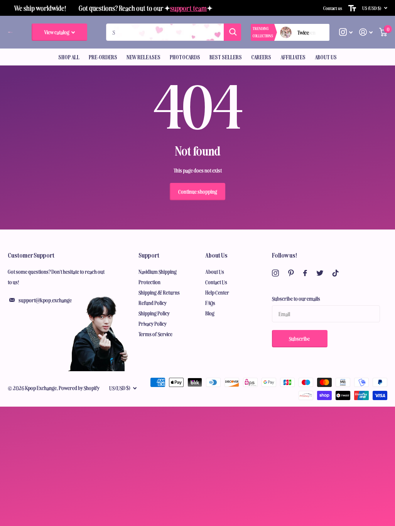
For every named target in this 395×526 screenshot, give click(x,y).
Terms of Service (155, 334)
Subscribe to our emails (296, 298)
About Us (216, 255)
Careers (261, 57)
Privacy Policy (152, 323)
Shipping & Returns (159, 292)
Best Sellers (225, 57)
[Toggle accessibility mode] (352, 8)
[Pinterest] (291, 273)
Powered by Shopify (79, 388)
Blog (209, 313)
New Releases (143, 57)
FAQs (210, 303)
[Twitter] (319, 273)
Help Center (217, 292)
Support (148, 255)
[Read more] (346, 32)
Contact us (332, 8)
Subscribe (300, 338)
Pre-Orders (103, 57)
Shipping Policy (154, 313)
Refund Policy (152, 303)
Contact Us (216, 282)
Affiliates (293, 57)
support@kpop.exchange (45, 300)
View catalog (57, 32)
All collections (68, 57)
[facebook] (305, 273)
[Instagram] (275, 273)
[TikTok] (336, 273)
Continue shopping (197, 191)
